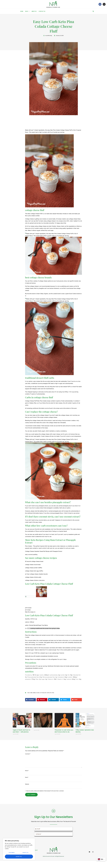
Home (21, 11)
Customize (12, 852)
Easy (45, 692)
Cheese (34, 692)
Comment (27, 753)
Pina (53, 692)
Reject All (26, 852)
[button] (93, 11)
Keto (50, 692)
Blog (26, 11)
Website (27, 784)
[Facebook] (100, 4)
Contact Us (42, 11)
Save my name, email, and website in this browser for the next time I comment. (45, 790)
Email (26, 777)
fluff (48, 692)
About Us (34, 11)
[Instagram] (104, 4)
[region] (19, 849)
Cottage (42, 692)
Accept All (19, 856)
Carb (31, 692)
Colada (37, 692)
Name (27, 770)
